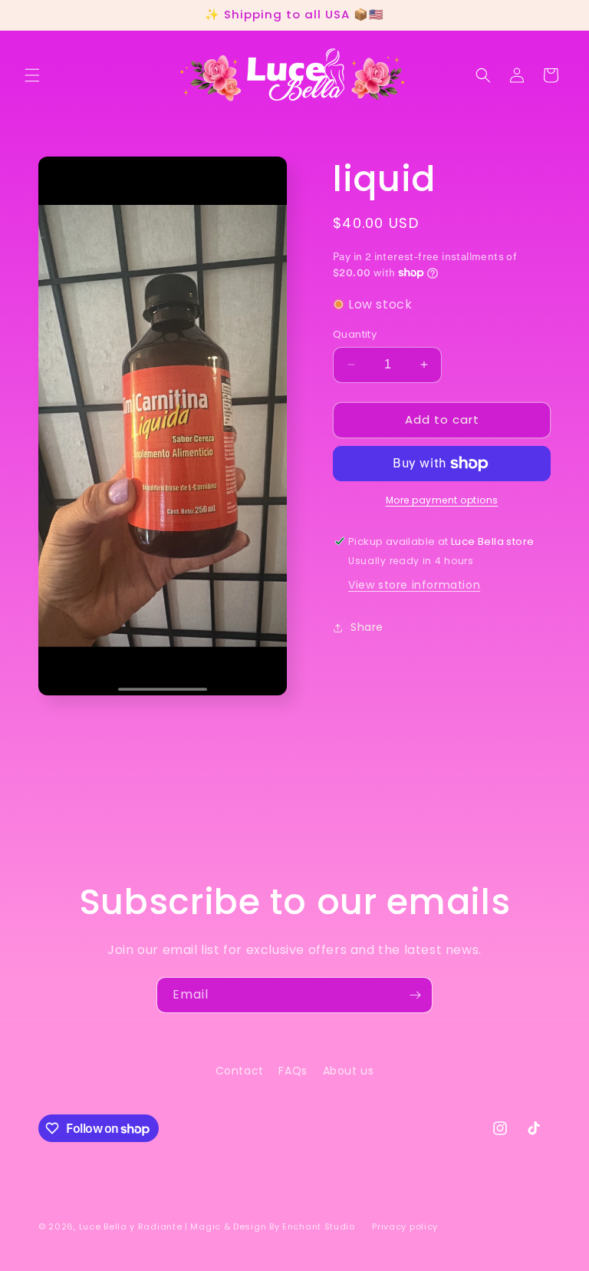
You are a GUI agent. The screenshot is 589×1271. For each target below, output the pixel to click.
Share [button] (366, 627)
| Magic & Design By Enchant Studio (271, 1226)
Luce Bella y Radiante (131, 1226)
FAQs (292, 1070)
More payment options (442, 500)
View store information (414, 585)
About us (348, 1070)
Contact (240, 1070)
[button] (32, 75)
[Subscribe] (415, 995)
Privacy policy (405, 1226)
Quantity (355, 334)
